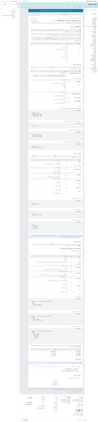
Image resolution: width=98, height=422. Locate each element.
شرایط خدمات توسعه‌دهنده (41, 406)
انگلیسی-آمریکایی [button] (74, 366)
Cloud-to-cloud (92, 4)
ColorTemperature (78, 346)
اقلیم (57, 399)
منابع (77, 1)
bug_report (5, 4)
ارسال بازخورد (34, 20)
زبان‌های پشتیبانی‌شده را (55, 362)
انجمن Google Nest (29, 404)
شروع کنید (95, 6)
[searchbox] (91, 10)
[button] (91, 18)
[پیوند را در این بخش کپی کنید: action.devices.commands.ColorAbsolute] (59, 248)
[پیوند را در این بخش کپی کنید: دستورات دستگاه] (72, 241)
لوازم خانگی (56, 405)
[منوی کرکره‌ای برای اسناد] (66, 1)
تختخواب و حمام (55, 408)
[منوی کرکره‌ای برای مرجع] (78, 6)
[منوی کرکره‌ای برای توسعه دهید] (82, 6)
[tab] (79, 366)
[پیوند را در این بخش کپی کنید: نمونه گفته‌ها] (74, 359)
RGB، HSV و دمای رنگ (51, 269)
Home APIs (68, 397)
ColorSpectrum (33, 345)
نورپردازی (56, 397)
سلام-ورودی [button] (59, 366)
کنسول (8, 1)
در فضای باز (56, 410)
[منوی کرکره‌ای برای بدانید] (89, 6)
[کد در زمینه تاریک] (78, 110)
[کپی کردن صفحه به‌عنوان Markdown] (52, 20)
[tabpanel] (55, 369)
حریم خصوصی (78, 419)
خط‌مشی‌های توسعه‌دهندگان (41, 408)
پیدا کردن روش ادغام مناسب (79, 412)
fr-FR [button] (64, 366)
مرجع (80, 6)
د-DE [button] (79, 366)
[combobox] (23, 1)
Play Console (30, 397)
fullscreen (3, 4)
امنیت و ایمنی (56, 401)
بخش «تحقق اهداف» (77, 68)
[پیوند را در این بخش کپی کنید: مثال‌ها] (78, 106)
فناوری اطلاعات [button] (54, 366)
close (1, 4)
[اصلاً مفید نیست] (31, 18)
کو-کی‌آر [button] (44, 366)
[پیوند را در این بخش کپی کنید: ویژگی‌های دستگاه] (72, 64)
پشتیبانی (74, 6)
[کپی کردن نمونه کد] (80, 110)
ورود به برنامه (3, 1)
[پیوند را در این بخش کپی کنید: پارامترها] (77, 253)
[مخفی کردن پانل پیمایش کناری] (86, 420)
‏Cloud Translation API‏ (64, 14)
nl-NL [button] (40, 366)
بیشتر (36, 366)
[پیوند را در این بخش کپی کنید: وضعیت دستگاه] (73, 153)
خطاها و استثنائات (74, 378)
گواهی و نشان (43, 397)
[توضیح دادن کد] (77, 110)
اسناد (67, 1)
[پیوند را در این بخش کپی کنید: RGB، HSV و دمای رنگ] (69, 26)
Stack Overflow (29, 402)
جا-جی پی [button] (48, 366)
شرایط (82, 419)
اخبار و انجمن (72, 1)
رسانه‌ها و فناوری (55, 403)
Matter (82, 397)
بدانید (91, 6)
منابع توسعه (43, 401)
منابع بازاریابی (43, 399)
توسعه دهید (81, 1)
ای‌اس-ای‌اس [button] (68, 366)
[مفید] (32, 18)
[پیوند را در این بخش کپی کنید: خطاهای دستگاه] (73, 375)
